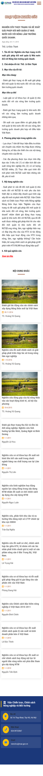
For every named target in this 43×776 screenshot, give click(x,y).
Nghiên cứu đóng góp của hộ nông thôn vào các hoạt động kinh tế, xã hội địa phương (21, 400)
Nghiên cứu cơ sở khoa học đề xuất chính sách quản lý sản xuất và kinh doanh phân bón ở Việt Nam (19, 631)
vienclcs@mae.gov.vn (19, 744)
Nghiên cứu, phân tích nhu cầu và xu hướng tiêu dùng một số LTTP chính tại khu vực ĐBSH (20, 518)
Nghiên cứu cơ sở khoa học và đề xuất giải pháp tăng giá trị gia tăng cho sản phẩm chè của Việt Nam (20, 579)
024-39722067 (16, 731)
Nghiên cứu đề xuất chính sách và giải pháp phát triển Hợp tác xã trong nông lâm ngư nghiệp (20, 353)
